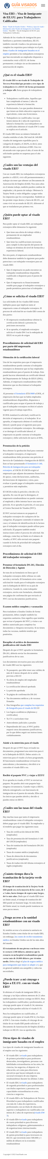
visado (24, 1055)
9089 (32, 393)
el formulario (20, 393)
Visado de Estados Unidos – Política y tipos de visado (26, 27)
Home (5, 27)
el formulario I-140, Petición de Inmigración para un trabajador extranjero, (23, 466)
